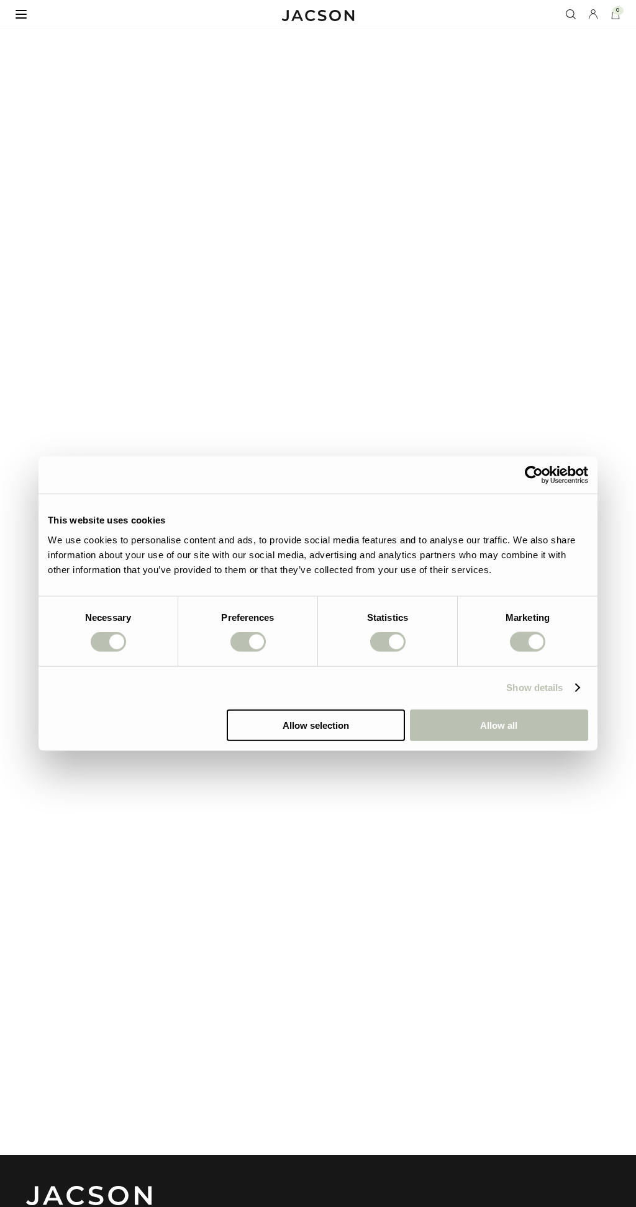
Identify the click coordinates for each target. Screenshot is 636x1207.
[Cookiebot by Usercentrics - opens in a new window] (533, 475)
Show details (534, 687)
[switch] (248, 642)
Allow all (498, 724)
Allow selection (316, 724)
